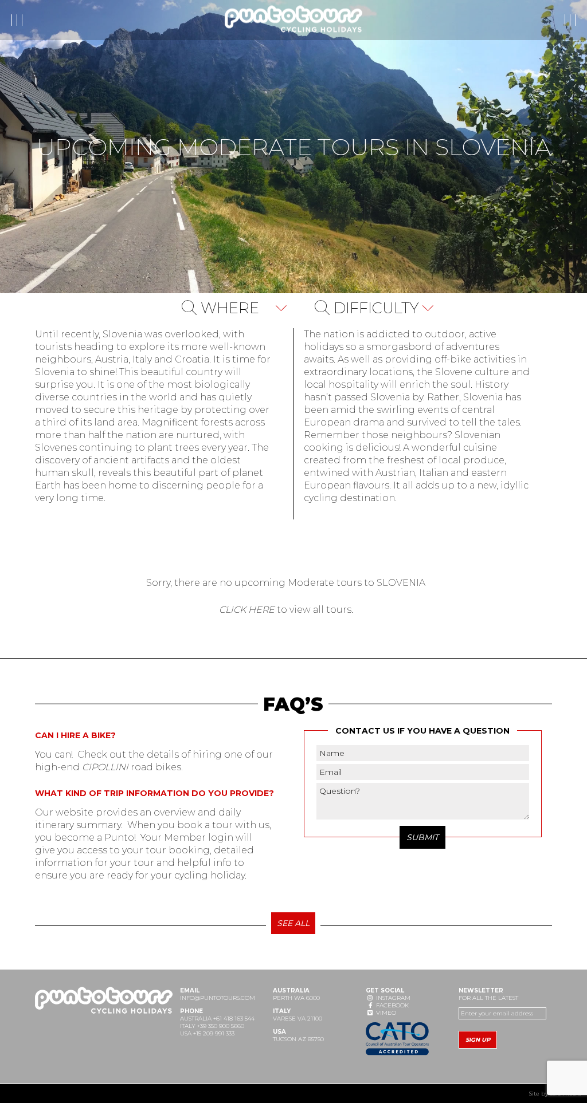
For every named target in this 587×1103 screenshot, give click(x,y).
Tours (33, 20)
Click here (247, 609)
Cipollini (105, 767)
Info (72, 20)
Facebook (391, 1005)
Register (487, 20)
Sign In (549, 20)
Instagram (392, 998)
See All (293, 923)
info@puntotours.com (217, 998)
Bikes (110, 20)
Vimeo (385, 1013)
